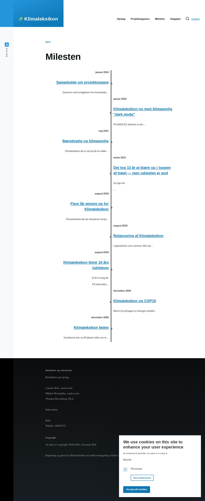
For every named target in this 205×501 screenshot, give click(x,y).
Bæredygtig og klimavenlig (85, 141)
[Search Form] (187, 19)
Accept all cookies (136, 489)
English (195, 19)
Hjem (48, 42)
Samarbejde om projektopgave (82, 82)
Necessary (136, 468)
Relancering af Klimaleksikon (138, 236)
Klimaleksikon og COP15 (134, 301)
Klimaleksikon (41, 19)
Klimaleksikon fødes (91, 327)
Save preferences (142, 477)
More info (127, 459)
